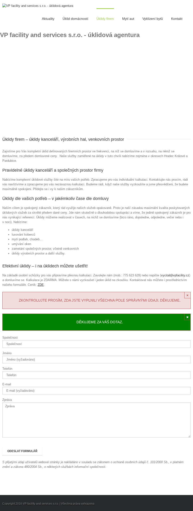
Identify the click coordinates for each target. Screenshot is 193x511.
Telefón (7, 368)
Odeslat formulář (22, 451)
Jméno (7, 353)
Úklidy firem (105, 19)
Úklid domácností (75, 19)
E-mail (6, 384)
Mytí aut (128, 19)
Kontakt (176, 19)
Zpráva (7, 400)
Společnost (10, 337)
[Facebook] (189, 504)
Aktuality (48, 19)
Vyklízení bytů (152, 19)
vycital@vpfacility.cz (175, 275)
